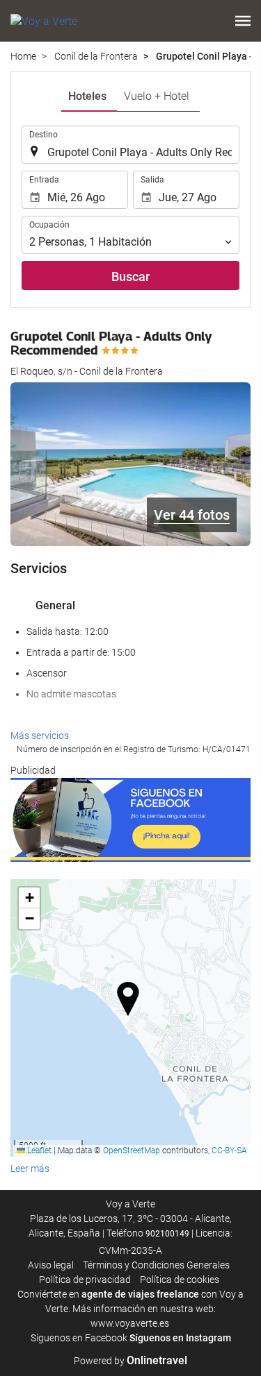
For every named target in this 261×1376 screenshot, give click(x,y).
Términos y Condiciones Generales (156, 1265)
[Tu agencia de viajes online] (43, 21)
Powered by (130, 1360)
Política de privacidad (85, 1279)
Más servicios (39, 735)
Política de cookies (179, 1279)
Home (23, 56)
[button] (243, 20)
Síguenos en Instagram (180, 1337)
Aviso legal (51, 1265)
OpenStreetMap (131, 1150)
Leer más (29, 1168)
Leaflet (38, 1150)
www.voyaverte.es (129, 1323)
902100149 (167, 1234)
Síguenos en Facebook (79, 1337)
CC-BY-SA (229, 1150)
